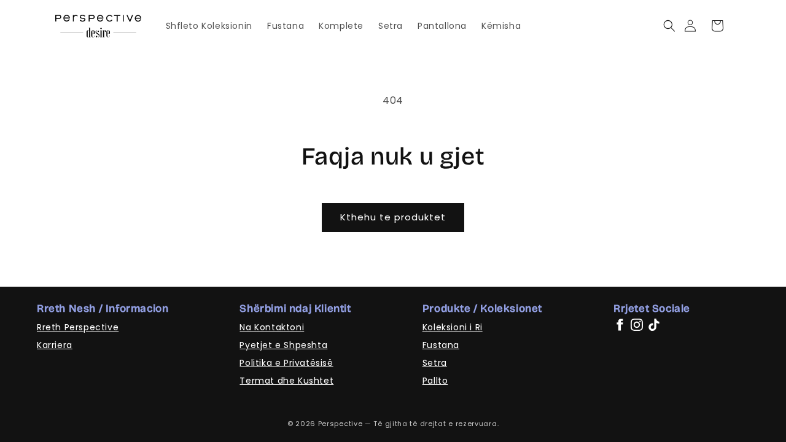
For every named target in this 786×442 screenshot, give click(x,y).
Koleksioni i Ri (452, 327)
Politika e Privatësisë (286, 363)
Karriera (54, 345)
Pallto (435, 380)
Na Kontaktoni (271, 327)
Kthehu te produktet (393, 217)
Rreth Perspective (78, 327)
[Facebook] (619, 325)
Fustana (440, 345)
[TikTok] (654, 325)
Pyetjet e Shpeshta (283, 345)
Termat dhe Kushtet (286, 380)
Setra (434, 363)
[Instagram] (637, 325)
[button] (669, 25)
